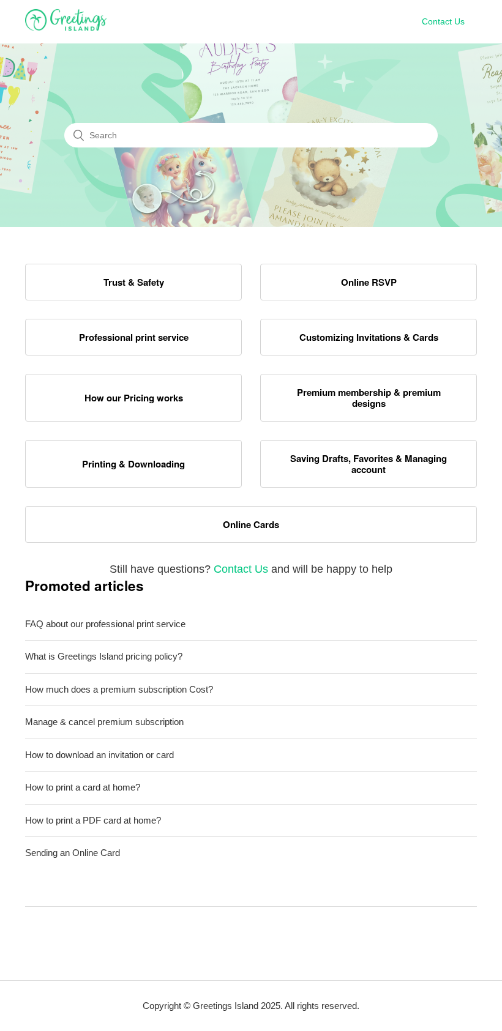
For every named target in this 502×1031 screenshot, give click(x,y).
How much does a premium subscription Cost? (119, 689)
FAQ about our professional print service (105, 624)
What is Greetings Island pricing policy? (103, 656)
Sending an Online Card (72, 852)
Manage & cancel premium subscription (104, 721)
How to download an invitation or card (99, 755)
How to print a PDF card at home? (93, 820)
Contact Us (443, 21)
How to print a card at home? (82, 787)
